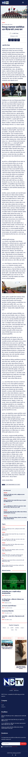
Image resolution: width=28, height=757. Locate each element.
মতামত (3, 22)
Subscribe (23, 743)
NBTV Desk (15, 33)
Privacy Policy (14, 746)
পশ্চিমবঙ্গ (5, 492)
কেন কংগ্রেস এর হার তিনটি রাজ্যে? (9, 605)
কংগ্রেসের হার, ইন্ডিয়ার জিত (8, 611)
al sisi (7, 484)
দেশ (4, 504)
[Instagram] (15, 755)
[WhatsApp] (18, 40)
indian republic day (13, 484)
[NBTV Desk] (11, 33)
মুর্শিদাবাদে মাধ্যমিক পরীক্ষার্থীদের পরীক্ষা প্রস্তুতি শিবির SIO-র (7, 648)
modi (19, 484)
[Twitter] (12, 40)
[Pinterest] (15, 40)
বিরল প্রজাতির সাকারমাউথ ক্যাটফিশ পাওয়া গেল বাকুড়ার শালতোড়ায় (21, 667)
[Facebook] (9, 40)
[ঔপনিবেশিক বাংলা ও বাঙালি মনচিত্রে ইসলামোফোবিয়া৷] (14, 581)
